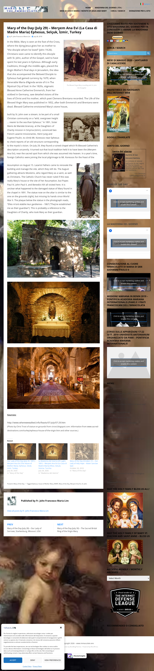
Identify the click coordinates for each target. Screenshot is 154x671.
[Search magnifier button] (148, 53)
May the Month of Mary (120, 417)
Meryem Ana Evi (75, 484)
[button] (61, 627)
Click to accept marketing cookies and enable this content (129, 75)
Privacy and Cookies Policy (122, 448)
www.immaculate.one (85, 643)
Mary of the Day (19, 484)
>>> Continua (140, 173)
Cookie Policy (27, 666)
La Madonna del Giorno (122, 224)
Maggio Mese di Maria (120, 412)
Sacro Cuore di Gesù (119, 428)
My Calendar (115, 463)
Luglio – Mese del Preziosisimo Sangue (127, 438)
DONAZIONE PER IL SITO (139, 11)
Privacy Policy (37, 666)
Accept (13, 660)
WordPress (94, 647)
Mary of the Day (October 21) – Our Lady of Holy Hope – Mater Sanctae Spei (84, 463)
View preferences (53, 660)
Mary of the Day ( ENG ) (137, 7)
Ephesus (35, 484)
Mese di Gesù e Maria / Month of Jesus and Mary (83, 11)
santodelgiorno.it (137, 175)
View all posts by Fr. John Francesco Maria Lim (28, 511)
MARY (56, 484)
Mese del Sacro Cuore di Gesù (123, 422)
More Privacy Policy (121, 453)
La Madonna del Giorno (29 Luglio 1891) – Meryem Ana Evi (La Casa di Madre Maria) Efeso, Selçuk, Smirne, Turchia (52, 464)
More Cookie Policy (121, 458)
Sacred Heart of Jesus (119, 433)
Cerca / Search (118, 11)
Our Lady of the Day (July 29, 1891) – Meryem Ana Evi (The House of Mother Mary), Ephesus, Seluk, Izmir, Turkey (21, 464)
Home (88, 7)
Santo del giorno (122, 151)
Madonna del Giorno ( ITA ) (108, 7)
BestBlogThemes (75, 647)
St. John (84, 484)
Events (116, 468)
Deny (32, 660)
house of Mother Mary (45, 484)
